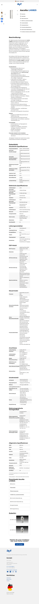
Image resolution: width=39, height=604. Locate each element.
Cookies (8, 580)
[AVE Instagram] (13, 572)
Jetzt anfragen (19, 544)
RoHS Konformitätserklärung (17, 501)
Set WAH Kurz (13, 529)
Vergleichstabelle (14, 505)
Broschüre (13, 483)
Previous (5, 14)
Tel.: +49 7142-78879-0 (10, 566)
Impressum (9, 577)
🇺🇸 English (22, 1)
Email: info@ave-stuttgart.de (12, 569)
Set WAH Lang (13, 519)
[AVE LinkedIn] (10, 572)
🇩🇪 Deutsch (17, 1)
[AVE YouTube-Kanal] (8, 572)
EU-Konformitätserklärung (16, 498)
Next (17, 14)
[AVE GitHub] (16, 572)
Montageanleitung (15, 508)
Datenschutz (9, 579)
